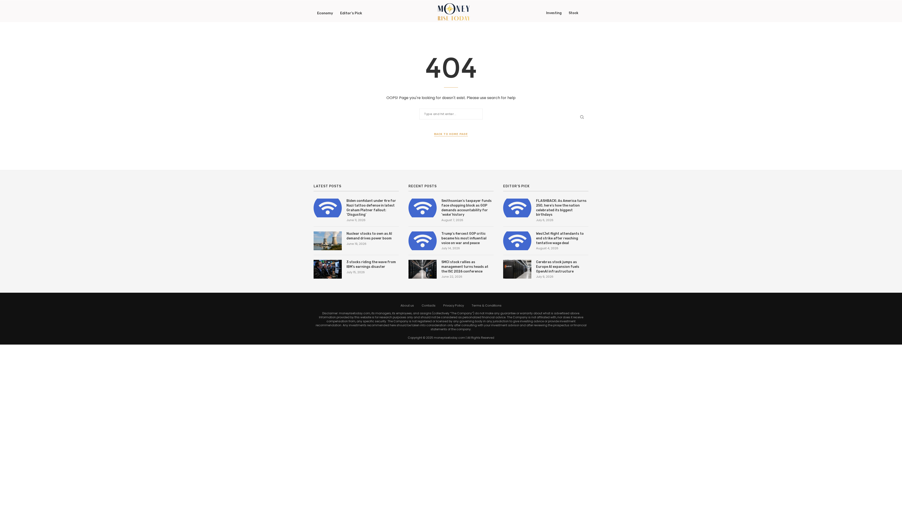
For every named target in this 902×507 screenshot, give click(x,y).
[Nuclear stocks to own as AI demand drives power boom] (328, 240)
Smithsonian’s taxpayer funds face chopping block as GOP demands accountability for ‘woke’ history (466, 208)
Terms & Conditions (487, 305)
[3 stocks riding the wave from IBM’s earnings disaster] (328, 269)
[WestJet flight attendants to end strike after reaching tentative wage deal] (517, 240)
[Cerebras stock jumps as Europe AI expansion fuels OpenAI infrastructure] (517, 269)
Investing (554, 13)
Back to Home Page (451, 134)
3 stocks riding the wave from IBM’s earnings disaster (371, 264)
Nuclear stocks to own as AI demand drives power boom (369, 236)
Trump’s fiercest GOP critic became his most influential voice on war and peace (463, 238)
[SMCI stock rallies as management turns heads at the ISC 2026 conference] (422, 269)
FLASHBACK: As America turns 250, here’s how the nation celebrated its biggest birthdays (561, 208)
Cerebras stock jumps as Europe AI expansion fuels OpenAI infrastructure (557, 266)
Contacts (428, 305)
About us (407, 305)
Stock (573, 13)
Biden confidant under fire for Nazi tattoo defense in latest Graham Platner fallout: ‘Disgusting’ (371, 208)
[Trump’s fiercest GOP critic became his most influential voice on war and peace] (422, 240)
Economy (325, 13)
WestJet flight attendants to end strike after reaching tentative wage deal (560, 238)
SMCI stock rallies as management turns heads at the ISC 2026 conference (464, 266)
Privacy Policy (453, 305)
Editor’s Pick (351, 13)
